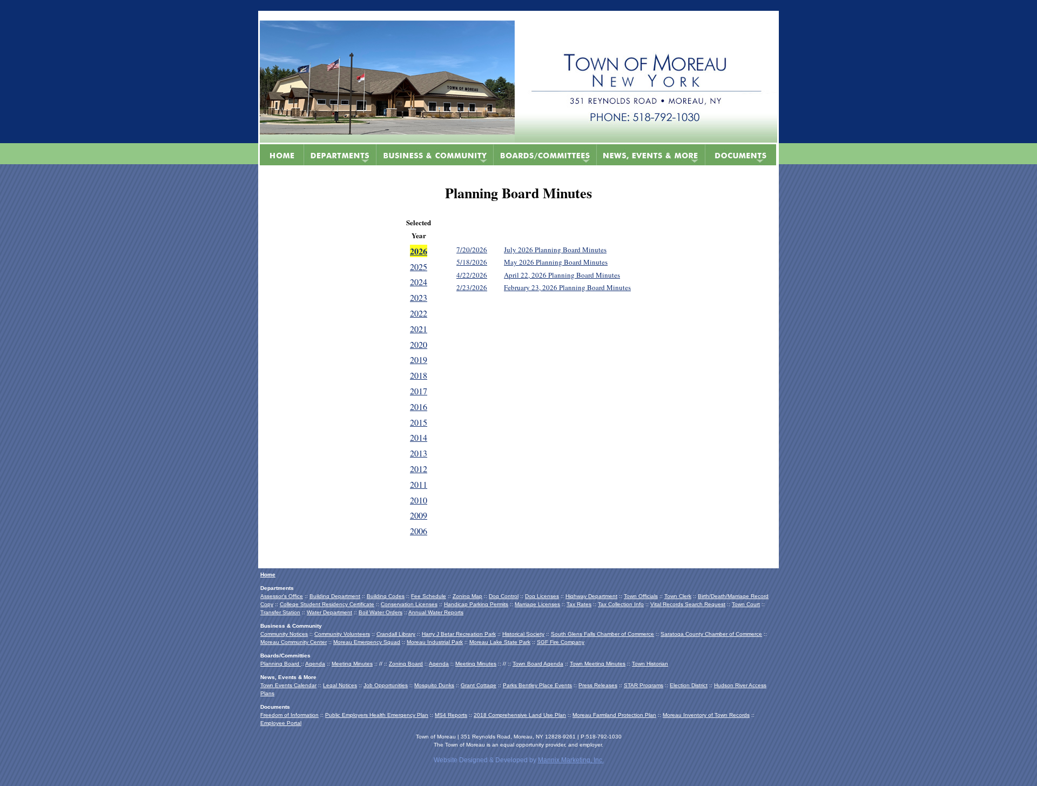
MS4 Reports (451, 715)
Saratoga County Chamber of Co (702, 634)
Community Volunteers (342, 634)
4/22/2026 (471, 275)
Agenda (315, 664)
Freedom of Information (289, 715)
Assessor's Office (281, 596)
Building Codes (386, 596)
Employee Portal (280, 723)
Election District (689, 685)
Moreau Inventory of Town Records (706, 715)
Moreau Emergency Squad (366, 642)
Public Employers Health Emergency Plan (376, 715)
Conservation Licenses (409, 604)
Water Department (329, 612)
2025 (418, 266)
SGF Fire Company (560, 642)
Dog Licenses (542, 596)
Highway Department (591, 596)
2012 (418, 468)
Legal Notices (340, 685)
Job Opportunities (385, 685)
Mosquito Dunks (434, 685)
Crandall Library (395, 634)
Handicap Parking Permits (476, 604)
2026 (418, 251)
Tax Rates (579, 604)
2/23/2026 (471, 287)
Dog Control (503, 596)
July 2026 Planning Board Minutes (555, 249)
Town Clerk (677, 596)
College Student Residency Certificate (327, 604)
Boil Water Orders (380, 612)
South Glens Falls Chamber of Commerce (602, 634)
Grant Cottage (478, 685)
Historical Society (523, 634)
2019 (418, 359)
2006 (418, 530)
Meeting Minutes (352, 664)
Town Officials (641, 596)
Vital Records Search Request (687, 604)
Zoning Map (467, 596)
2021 (418, 328)
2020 (418, 344)
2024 (418, 281)
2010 (418, 500)
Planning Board (280, 664)
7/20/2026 (471, 249)
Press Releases (597, 685)
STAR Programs (643, 685)
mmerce (752, 634)
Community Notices (284, 634)
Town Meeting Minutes (597, 664)
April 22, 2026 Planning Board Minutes (562, 275)
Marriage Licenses (537, 604)
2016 (418, 406)
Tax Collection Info (621, 604)
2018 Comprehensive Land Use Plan (520, 715)
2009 (418, 515)
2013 (418, 453)
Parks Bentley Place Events (537, 685)
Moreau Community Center (293, 642)
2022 (418, 313)
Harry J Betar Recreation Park (459, 634)
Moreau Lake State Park (499, 642)
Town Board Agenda (538, 664)
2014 (418, 437)
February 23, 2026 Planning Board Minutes (567, 287)
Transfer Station (280, 612)
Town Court (746, 604)
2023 (418, 297)
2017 (418, 391)
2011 (418, 484)
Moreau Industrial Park (435, 642)
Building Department (334, 596)
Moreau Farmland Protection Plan (614, 715)
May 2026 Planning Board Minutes (556, 262)
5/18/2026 (471, 262)
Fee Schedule (428, 596)
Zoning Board (406, 664)
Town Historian (650, 664)
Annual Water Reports (435, 612)
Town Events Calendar (288, 685)
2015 (418, 422)
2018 (418, 375)
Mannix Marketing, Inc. (571, 760)
